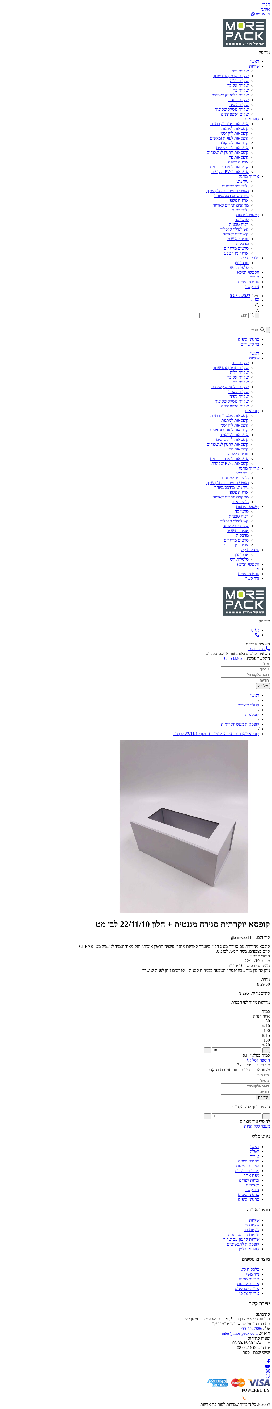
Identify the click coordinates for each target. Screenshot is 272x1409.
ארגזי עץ (242, 262)
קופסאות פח (239, 157)
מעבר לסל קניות (257, 1126)
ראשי (254, 1146)
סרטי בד (242, 219)
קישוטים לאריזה (236, 234)
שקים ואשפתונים (235, 114)
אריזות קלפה (238, 162)
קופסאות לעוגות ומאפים (229, 138)
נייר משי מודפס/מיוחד (231, 195)
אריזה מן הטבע (236, 253)
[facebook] (268, 1361)
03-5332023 (240, 295)
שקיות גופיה (239, 104)
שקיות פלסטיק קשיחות (230, 95)
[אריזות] (244, 47)
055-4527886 (251, 1328)
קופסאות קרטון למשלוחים (228, 152)
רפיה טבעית (239, 224)
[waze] (268, 1376)
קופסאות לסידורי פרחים (229, 167)
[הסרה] (207, 1050)
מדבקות (242, 243)
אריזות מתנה (249, 1279)
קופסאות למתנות (235, 128)
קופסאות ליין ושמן (234, 133)
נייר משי (242, 181)
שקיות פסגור (238, 99)
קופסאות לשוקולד (234, 143)
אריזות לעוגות (248, 1283)
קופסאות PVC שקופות (230, 171)
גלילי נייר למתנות (235, 186)
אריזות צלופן (239, 200)
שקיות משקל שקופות (232, 109)
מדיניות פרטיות (247, 1170)
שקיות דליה (239, 80)
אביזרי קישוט (238, 238)
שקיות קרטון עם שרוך (231, 75)
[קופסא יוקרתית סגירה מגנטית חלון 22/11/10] (184, 911)
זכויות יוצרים (249, 1180)
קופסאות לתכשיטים (232, 147)
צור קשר (252, 1189)
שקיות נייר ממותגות (243, 1234)
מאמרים (252, 1185)
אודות (254, 1156)
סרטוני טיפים (248, 1161)
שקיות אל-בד (238, 85)
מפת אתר (251, 1175)
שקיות (254, 1220)
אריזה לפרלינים (247, 1288)
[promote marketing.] (252, 1399)
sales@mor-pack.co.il (240, 1333)
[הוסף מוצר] (266, 1050)
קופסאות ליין (249, 1249)
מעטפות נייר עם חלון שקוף (227, 191)
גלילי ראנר (240, 210)
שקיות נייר (240, 71)
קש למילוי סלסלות (234, 229)
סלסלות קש (239, 267)
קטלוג (254, 1151)
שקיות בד (241, 90)
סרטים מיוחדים (236, 248)
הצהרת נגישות (247, 1166)
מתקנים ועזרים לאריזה (230, 205)
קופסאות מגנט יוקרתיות (229, 123)
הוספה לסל (260, 1060)
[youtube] (267, 1366)
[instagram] (268, 1371)
